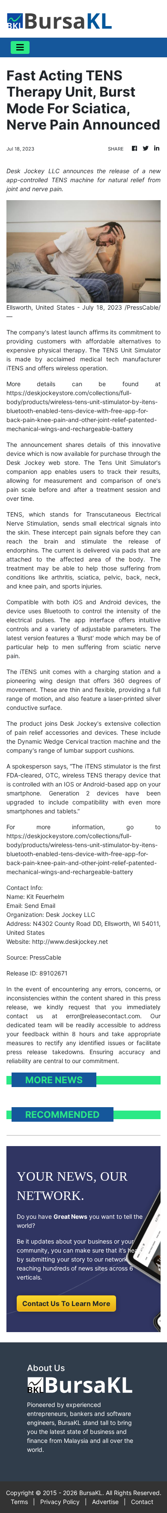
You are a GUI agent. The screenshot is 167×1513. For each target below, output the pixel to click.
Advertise (105, 1501)
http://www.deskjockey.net (70, 941)
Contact (142, 1501)
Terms (19, 1501)
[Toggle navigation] (20, 47)
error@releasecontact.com (103, 1016)
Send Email (39, 905)
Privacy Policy (60, 1501)
